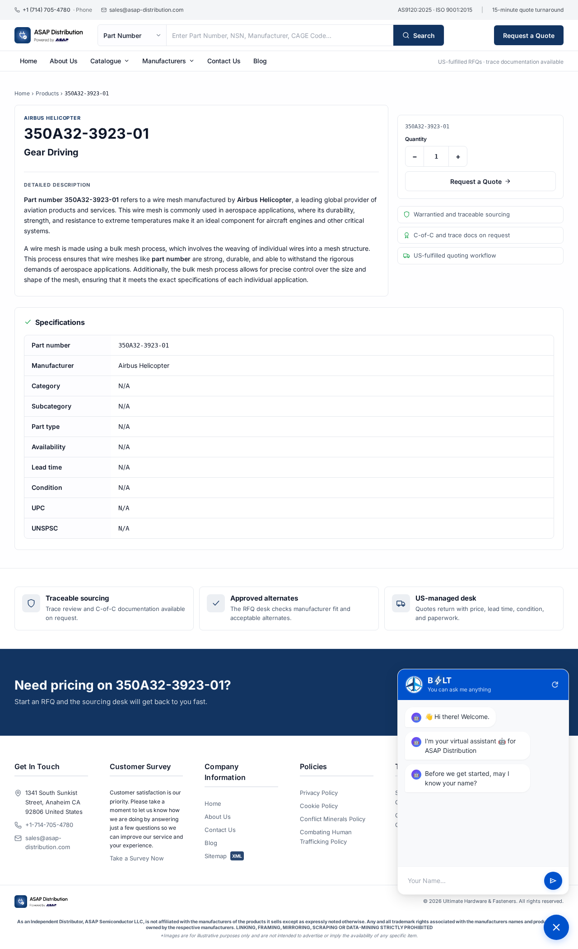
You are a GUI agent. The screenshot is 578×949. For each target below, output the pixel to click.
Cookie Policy (319, 805)
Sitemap (223, 856)
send (553, 881)
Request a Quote (529, 35)
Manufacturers (164, 61)
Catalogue (105, 61)
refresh (554, 684)
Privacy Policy (319, 792)
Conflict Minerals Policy (332, 818)
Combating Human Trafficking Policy (326, 836)
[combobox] (280, 35)
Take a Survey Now (137, 858)
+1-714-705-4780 (49, 824)
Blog (260, 61)
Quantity (416, 139)
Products (47, 93)
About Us (64, 61)
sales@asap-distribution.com (47, 842)
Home (28, 61)
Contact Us (224, 61)
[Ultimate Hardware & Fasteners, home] (48, 35)
